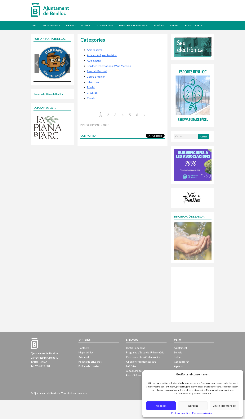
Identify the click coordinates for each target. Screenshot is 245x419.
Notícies (159, 25)
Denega (193, 405)
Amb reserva (94, 49)
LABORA (131, 366)
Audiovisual (94, 60)
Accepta (161, 405)
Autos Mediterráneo (137, 370)
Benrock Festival (97, 71)
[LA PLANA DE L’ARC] (47, 127)
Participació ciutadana (134, 25)
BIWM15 (92, 92)
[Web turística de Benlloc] (192, 197)
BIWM (91, 87)
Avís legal (83, 357)
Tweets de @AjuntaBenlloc (48, 94)
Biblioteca (93, 82)
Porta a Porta (193, 25)
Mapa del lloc (85, 352)
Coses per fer (104, 25)
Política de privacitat (202, 413)
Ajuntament (51, 25)
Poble (85, 25)
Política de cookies (180, 413)
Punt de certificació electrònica (143, 357)
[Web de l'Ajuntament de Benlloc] (50, 9)
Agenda (174, 25)
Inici (35, 25)
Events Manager (100, 124)
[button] (36, 63)
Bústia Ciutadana (135, 347)
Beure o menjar (96, 76)
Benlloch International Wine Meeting (109, 65)
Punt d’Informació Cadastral (142, 375)
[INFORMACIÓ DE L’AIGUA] (193, 240)
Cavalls (91, 98)
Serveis (71, 25)
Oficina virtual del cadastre (141, 361)
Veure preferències (224, 405)
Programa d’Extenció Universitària (145, 352)
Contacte (83, 347)
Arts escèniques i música (102, 55)
